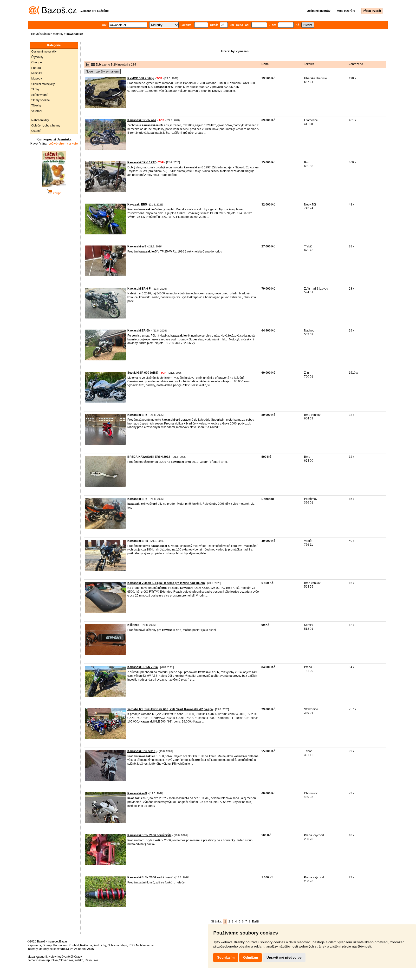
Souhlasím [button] (225, 957)
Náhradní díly (40, 120)
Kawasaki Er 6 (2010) (141, 751)
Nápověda (34, 945)
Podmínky (99, 945)
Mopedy (36, 78)
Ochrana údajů (117, 945)
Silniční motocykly (43, 84)
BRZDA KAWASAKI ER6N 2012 (148, 456)
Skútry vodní (39, 95)
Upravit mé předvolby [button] (284, 957)
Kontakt (74, 945)
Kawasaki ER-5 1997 (141, 162)
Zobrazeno (356, 64)
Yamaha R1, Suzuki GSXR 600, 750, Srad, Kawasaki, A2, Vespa (170, 709)
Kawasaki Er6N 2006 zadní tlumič (150, 877)
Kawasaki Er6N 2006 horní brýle (149, 835)
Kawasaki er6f (137, 793)
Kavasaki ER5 (137, 204)
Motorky (58, 34)
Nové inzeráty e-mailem (102, 71)
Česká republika (47, 960)
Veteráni (36, 111)
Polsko (78, 960)
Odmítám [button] (250, 957)
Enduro (36, 68)
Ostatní (35, 131)
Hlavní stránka (40, 34)
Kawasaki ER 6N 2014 (142, 667)
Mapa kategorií (37, 956)
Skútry (35, 89)
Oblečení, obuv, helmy (45, 125)
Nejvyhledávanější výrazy (65, 956)
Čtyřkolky (37, 57)
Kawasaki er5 (136, 246)
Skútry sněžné (40, 100)
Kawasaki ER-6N (138, 330)
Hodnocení (60, 945)
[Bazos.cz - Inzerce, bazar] (53, 13)
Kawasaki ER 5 (137, 541)
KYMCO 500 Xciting (140, 78)
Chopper (37, 62)
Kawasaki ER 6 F (138, 288)
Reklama (86, 945)
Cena (265, 64)
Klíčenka (133, 625)
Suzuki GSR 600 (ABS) (142, 372)
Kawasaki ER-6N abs (141, 120)
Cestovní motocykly (44, 51)
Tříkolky (36, 105)
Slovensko (66, 960)
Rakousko (91, 960)
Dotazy (47, 945)
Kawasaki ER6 (137, 415)
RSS (132, 945)
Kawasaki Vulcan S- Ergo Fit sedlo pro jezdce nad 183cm (166, 583)
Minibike (36, 73)
